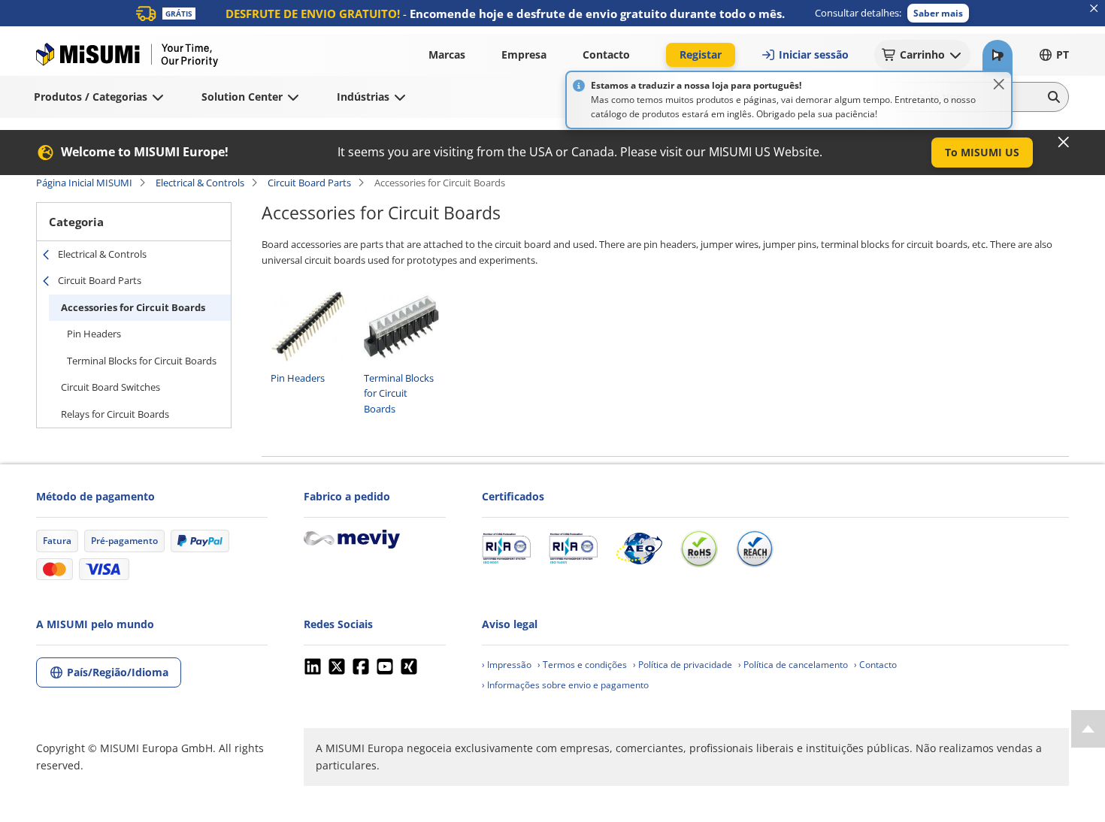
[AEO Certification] (639, 548)
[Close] (999, 84)
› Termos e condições (582, 664)
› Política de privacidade (682, 664)
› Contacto (875, 664)
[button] (938, 13)
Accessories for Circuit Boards (133, 307)
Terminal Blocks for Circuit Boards (141, 360)
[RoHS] (699, 548)
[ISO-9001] (506, 548)
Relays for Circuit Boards (115, 414)
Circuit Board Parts (309, 182)
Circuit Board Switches (110, 387)
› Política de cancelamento (793, 664)
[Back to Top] (1088, 729)
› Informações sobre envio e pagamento (565, 684)
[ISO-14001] (573, 548)
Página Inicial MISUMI (84, 182)
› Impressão (506, 664)
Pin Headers (94, 333)
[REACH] (755, 548)
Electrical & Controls (200, 182)
